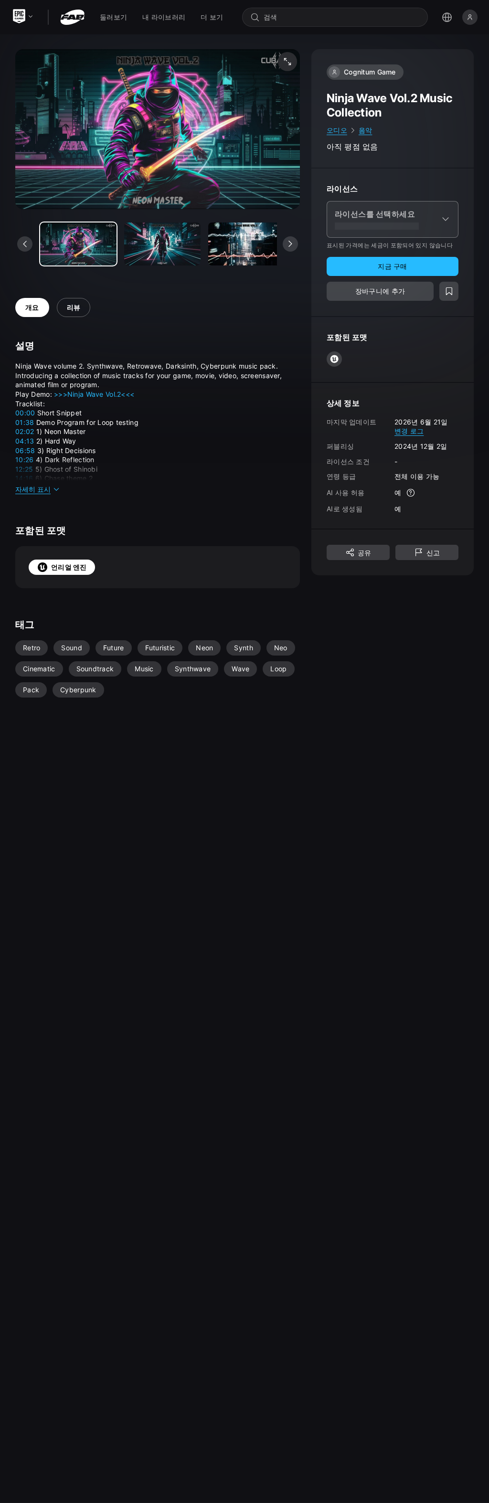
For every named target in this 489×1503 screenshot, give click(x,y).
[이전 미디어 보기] (24, 244)
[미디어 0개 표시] (78, 243)
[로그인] (470, 17)
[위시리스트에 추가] (448, 291)
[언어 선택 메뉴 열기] (447, 17)
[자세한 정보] (410, 492)
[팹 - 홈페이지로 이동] (72, 17)
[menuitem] (113, 17)
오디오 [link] (337, 130)
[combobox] (342, 17)
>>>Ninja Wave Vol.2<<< (94, 394)
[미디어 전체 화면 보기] (287, 61)
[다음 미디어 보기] (290, 244)
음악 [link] (365, 130)
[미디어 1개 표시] (162, 243)
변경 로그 (409, 431)
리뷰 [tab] (74, 307)
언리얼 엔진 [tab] (69, 567)
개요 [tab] (32, 307)
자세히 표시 (33, 489)
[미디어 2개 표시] (246, 243)
